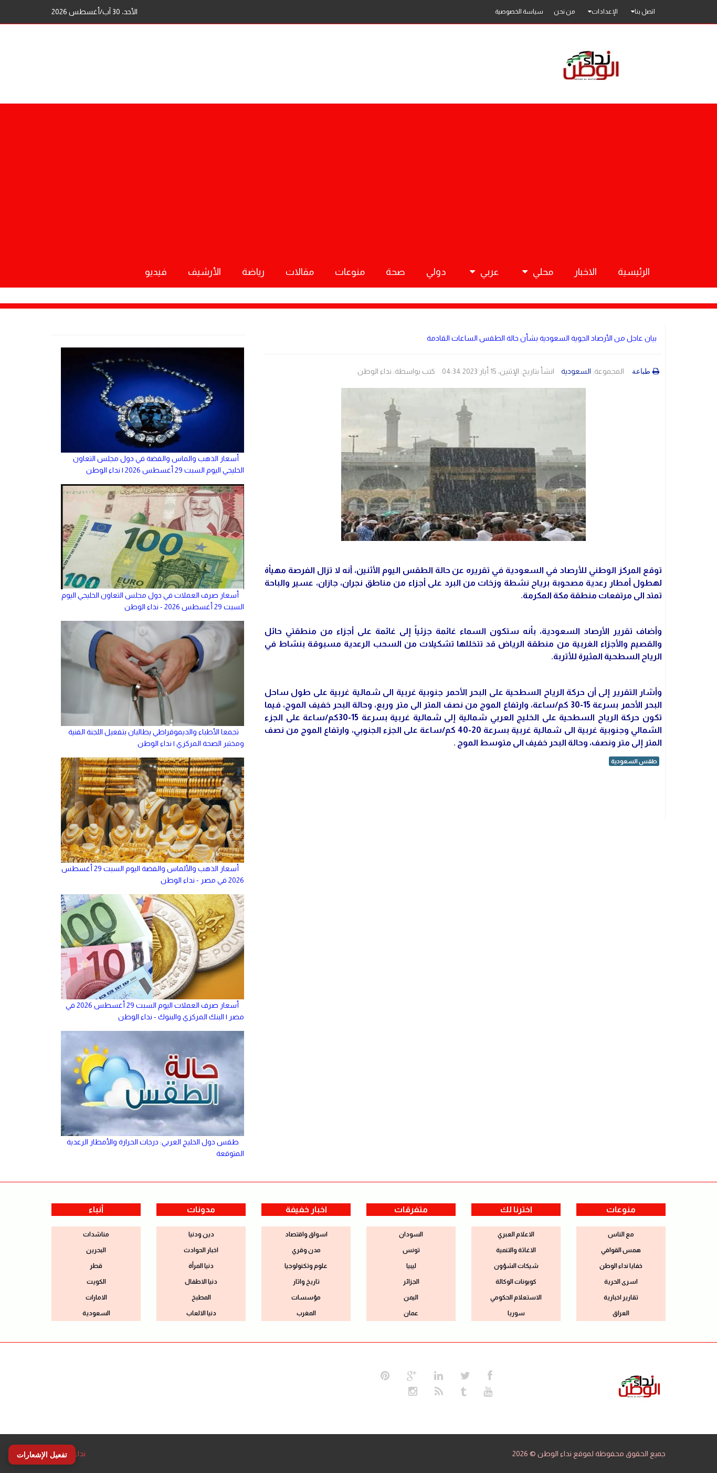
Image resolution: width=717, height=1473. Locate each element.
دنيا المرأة (201, 1266)
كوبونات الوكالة (515, 1281)
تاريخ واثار (306, 1281)
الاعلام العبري (516, 1234)
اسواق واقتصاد (306, 1234)
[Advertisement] (358, 177)
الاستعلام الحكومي (516, 1297)
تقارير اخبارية (621, 1297)
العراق (621, 1313)
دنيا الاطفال (201, 1281)
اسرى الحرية (621, 1281)
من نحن (564, 11)
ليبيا (411, 1266)
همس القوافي (621, 1250)
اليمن (411, 1297)
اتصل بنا (645, 11)
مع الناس (621, 1234)
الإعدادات (605, 11)
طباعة (641, 371)
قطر (96, 1266)
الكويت (96, 1281)
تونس (411, 1250)
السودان (411, 1234)
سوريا (516, 1313)
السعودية (576, 371)
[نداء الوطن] (639, 1385)
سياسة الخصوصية (519, 11)
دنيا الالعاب (201, 1313)
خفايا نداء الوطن (620, 1266)
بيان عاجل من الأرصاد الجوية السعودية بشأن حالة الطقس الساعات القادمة (542, 338)
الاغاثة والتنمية (516, 1250)
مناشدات (96, 1234)
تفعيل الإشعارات (42, 1454)
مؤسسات (306, 1297)
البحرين (96, 1250)
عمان (411, 1313)
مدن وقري (306, 1250)
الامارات (96, 1297)
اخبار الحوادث (201, 1250)
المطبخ (201, 1297)
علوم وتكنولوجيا (306, 1266)
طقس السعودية (634, 761)
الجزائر (411, 1281)
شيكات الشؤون (516, 1266)
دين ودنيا (201, 1234)
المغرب (306, 1313)
